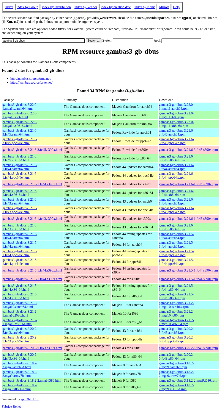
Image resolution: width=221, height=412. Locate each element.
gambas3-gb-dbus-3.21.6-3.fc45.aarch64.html (19, 132)
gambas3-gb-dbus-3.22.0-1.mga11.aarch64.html (19, 106)
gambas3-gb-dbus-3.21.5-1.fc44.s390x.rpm (188, 270)
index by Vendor (85, 7)
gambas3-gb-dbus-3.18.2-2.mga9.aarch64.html (19, 365)
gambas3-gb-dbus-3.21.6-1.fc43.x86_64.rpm (176, 227)
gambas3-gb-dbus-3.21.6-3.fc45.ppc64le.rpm (176, 141)
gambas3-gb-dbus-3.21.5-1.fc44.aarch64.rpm (176, 236)
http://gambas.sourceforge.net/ (30, 78)
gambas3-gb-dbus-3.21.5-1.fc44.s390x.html (32, 270)
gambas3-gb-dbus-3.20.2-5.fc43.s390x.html (32, 348)
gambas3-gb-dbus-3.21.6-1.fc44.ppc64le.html (19, 175)
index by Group (27, 7)
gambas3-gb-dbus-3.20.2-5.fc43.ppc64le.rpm (176, 339)
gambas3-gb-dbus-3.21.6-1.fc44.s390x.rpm (188, 184)
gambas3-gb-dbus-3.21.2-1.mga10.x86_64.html (19, 322)
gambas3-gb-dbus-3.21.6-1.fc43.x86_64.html (19, 227)
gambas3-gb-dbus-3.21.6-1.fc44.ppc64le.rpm (176, 175)
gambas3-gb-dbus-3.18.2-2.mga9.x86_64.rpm (176, 387)
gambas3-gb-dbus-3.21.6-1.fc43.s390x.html (32, 218)
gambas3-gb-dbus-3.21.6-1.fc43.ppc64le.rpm (176, 210)
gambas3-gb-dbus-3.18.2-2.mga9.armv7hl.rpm (176, 374)
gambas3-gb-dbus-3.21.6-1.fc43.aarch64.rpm (176, 201)
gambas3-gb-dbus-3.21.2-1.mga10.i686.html (19, 313)
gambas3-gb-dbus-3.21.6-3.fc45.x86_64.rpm (176, 158)
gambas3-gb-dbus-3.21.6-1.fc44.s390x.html (32, 184)
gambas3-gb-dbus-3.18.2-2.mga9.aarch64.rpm (176, 365)
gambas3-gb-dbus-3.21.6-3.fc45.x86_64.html (19, 158)
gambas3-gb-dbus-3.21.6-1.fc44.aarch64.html (19, 167)
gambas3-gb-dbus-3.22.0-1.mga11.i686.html (19, 115)
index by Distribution (56, 7)
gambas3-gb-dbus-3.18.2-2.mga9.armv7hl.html (19, 374)
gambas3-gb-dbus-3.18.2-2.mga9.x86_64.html (19, 387)
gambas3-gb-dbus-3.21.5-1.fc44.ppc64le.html (19, 253)
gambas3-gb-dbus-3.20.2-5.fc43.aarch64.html (19, 330)
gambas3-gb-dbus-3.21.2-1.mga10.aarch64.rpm (176, 305)
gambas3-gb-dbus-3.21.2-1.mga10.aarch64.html (19, 305)
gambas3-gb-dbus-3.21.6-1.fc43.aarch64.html (19, 201)
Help (176, 7)
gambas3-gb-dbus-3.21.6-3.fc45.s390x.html (32, 149)
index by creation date (116, 7)
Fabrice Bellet (11, 406)
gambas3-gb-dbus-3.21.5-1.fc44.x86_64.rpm (176, 287)
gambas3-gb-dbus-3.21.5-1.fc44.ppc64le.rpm (176, 253)
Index (9, 7)
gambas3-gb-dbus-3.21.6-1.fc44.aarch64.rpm (176, 167)
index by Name (144, 7)
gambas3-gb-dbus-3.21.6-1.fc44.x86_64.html (19, 193)
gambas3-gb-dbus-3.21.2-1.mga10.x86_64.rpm (176, 322)
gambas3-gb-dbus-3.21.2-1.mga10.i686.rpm (176, 313)
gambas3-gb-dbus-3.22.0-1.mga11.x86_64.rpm (176, 124)
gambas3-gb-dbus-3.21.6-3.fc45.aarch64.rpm (176, 132)
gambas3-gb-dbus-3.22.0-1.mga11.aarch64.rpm (176, 106)
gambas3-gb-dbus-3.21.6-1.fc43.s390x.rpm (188, 218)
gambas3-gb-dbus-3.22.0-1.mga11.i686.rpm (176, 115)
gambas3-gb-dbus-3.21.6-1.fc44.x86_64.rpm (176, 193)
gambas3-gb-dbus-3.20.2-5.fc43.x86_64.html (19, 356)
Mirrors (164, 7)
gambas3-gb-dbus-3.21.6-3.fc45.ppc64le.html (19, 141)
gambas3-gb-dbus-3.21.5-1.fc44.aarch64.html (19, 236)
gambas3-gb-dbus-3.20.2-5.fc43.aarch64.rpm (176, 330)
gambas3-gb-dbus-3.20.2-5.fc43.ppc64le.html (19, 339)
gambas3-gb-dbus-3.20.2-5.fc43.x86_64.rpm (176, 356)
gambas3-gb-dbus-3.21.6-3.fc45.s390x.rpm (188, 149)
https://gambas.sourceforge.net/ (31, 82)
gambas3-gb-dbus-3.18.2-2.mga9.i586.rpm (188, 380)
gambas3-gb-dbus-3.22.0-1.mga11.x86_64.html (19, 124)
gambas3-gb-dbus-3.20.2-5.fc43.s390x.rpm (188, 348)
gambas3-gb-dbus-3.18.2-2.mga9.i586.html (31, 380)
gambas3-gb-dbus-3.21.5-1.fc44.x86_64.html (19, 287)
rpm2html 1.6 (30, 399)
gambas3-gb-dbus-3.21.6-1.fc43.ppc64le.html (19, 210)
